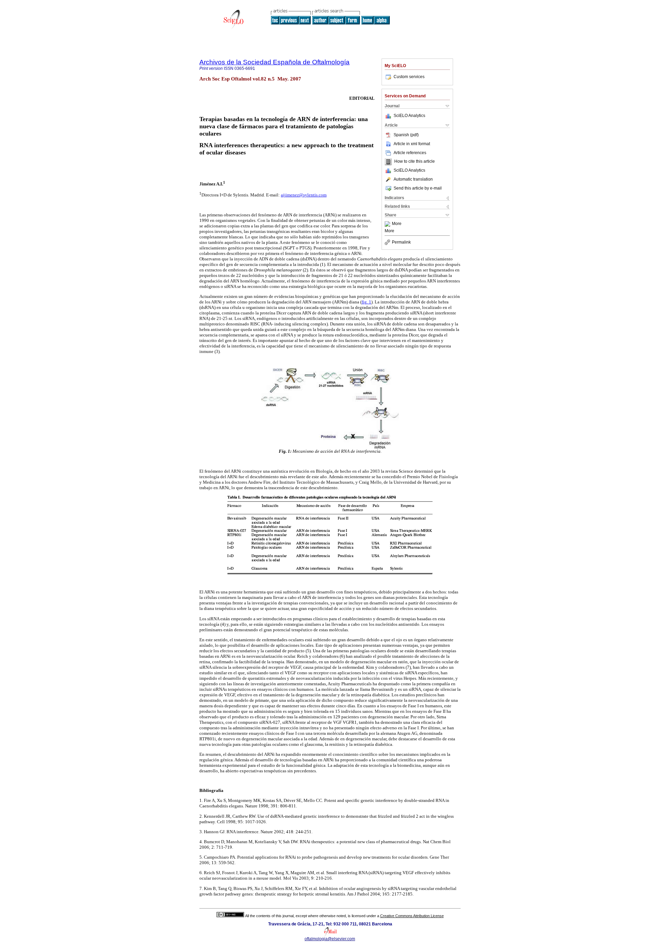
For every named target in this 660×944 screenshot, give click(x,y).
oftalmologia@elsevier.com (330, 938)
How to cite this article (414, 161)
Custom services (409, 76)
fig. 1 (366, 301)
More (397, 224)
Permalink (401, 242)
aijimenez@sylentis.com (304, 194)
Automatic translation (413, 179)
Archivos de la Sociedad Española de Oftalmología (274, 62)
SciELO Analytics (409, 115)
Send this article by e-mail (418, 188)
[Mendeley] (388, 224)
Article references (410, 152)
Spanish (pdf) (406, 134)
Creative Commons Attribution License (412, 916)
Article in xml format (412, 143)
